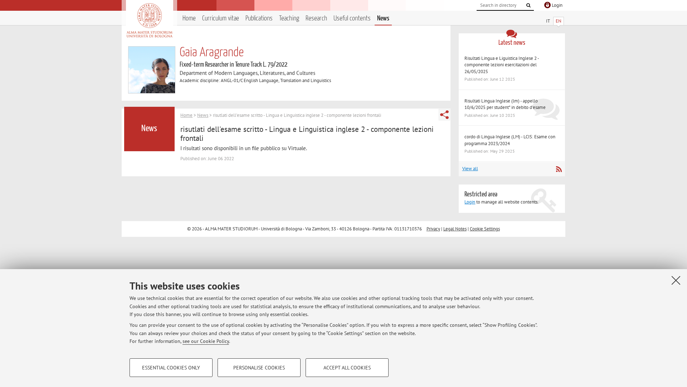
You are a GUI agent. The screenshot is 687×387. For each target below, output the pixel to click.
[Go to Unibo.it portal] (149, 20)
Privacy (433, 229)
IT (548, 21)
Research (316, 18)
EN (558, 21)
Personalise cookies (259, 367)
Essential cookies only (171, 367)
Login (469, 202)
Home (189, 18)
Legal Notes (455, 229)
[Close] (676, 280)
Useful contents (352, 18)
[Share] (444, 114)
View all (470, 169)
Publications (259, 18)
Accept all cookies (347, 367)
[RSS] (558, 169)
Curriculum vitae (220, 18)
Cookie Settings (485, 229)
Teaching (289, 18)
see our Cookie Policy (205, 341)
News (383, 18)
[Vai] (528, 5)
